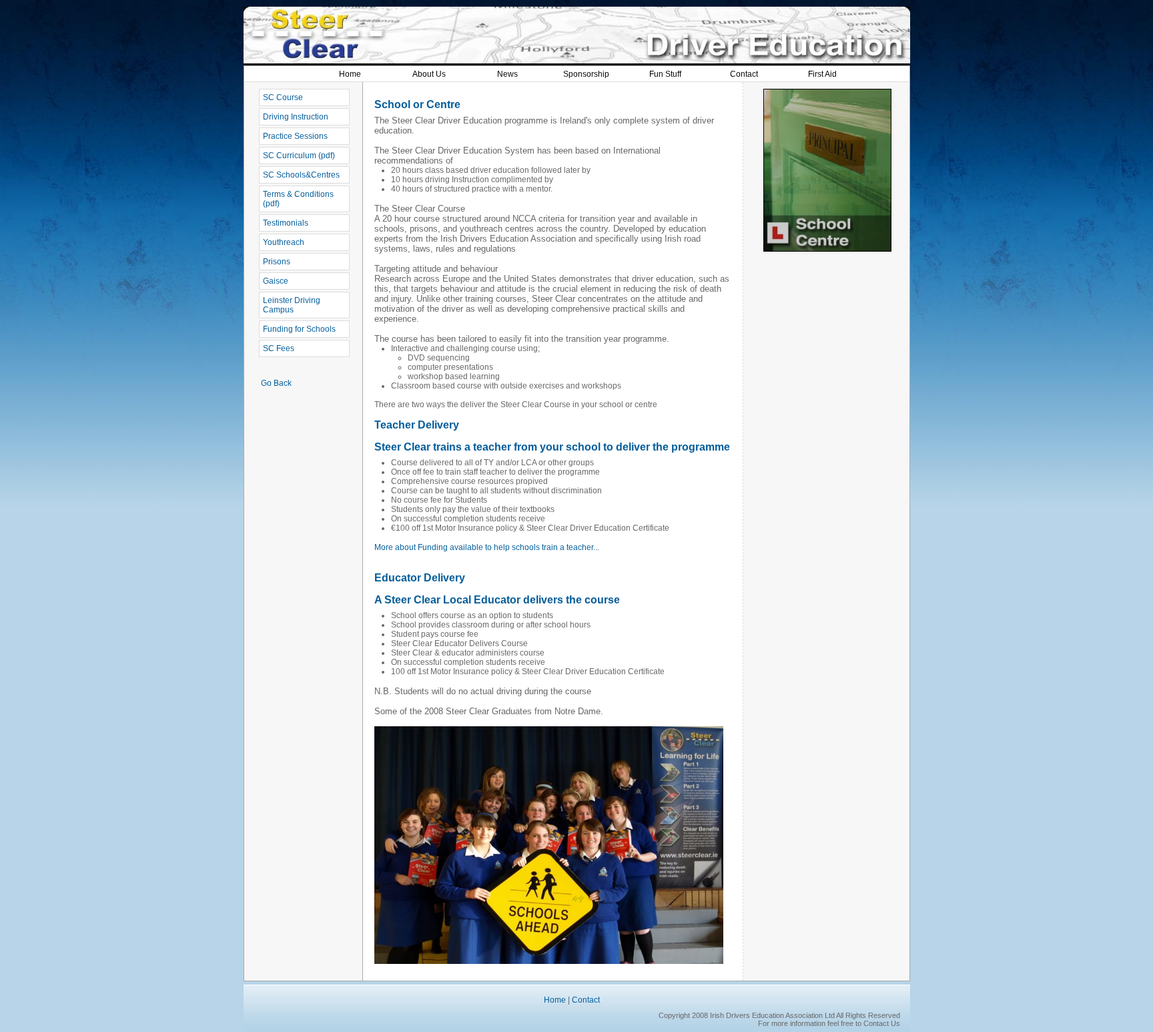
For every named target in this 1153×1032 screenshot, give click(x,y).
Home (350, 74)
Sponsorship (586, 74)
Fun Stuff (665, 74)
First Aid (822, 74)
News (507, 74)
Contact (744, 74)
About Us (429, 74)
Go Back (276, 383)
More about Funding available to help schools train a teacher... (486, 547)
